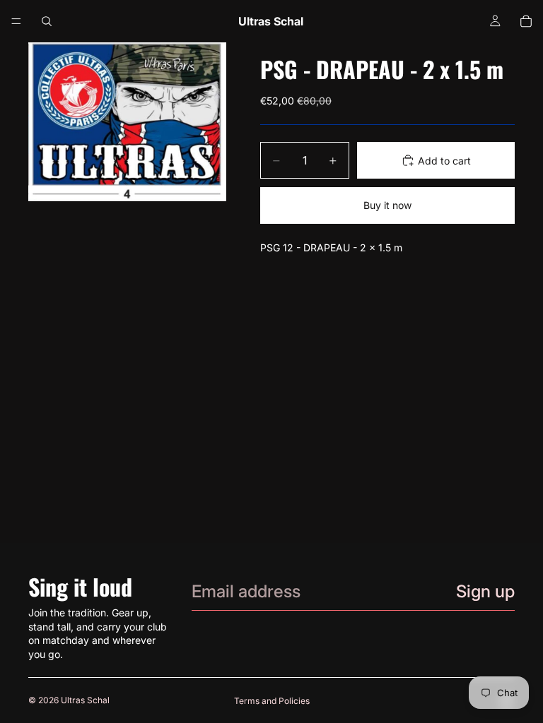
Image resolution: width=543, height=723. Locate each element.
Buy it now (387, 205)
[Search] (46, 21)
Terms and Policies (272, 700)
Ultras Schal (85, 700)
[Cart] (526, 21)
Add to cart (444, 161)
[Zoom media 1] (127, 121)
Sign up (485, 591)
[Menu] (16, 21)
